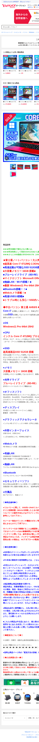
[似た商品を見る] (7, 158)
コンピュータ (17, 32)
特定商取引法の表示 (31, 737)
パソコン (25, 32)
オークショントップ (7, 32)
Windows (31, 32)
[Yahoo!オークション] (14, 5)
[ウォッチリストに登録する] (14, 66)
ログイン (30, 7)
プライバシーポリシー (27, 735)
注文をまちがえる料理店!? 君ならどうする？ (17, 1)
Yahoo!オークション (31, 732)
